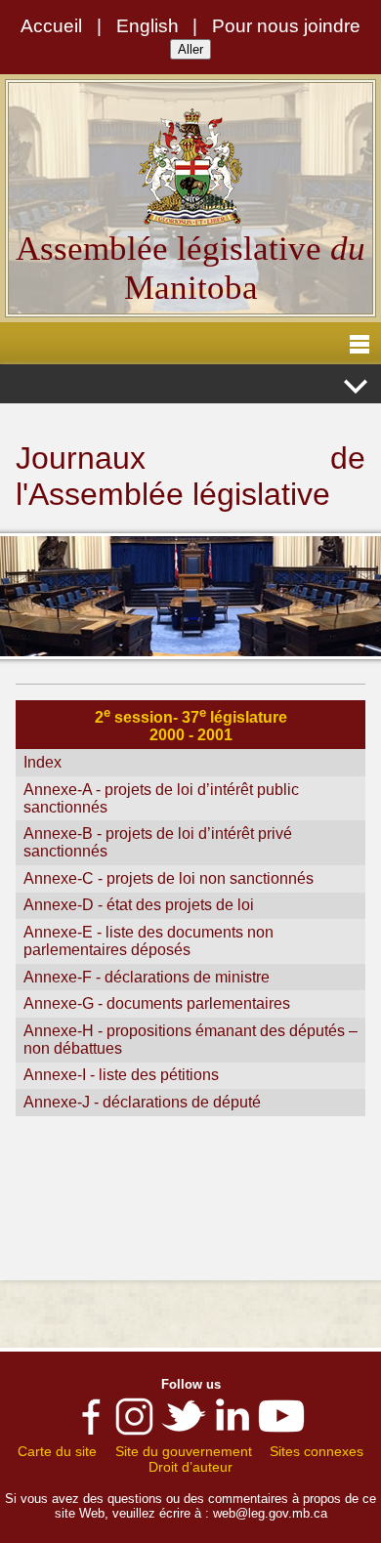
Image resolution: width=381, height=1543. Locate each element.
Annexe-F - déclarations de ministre (146, 977)
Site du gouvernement (183, 1451)
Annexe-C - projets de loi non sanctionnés (168, 878)
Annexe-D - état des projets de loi (138, 905)
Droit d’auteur (190, 1467)
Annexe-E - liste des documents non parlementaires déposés (148, 941)
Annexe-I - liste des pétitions (121, 1074)
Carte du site (57, 1451)
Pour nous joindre (286, 26)
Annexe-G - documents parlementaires (156, 1003)
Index (42, 762)
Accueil (51, 26)
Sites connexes (316, 1451)
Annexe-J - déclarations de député (142, 1102)
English (147, 26)
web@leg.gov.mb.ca (270, 1513)
